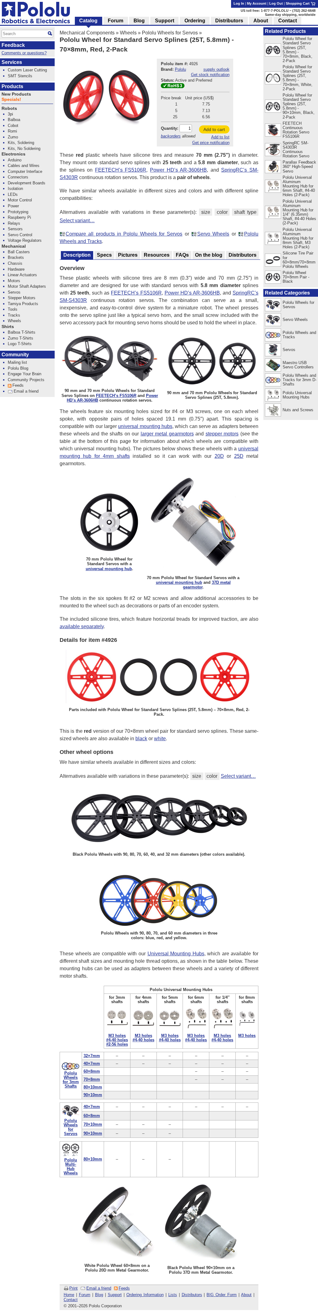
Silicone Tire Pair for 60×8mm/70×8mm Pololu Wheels (299, 259)
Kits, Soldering (21, 142)
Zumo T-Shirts (20, 338)
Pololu (180, 69)
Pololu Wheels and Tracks (299, 334)
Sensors (15, 229)
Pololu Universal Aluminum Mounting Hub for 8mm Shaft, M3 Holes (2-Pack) (298, 238)
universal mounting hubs (145, 426)
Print (73, 1288)
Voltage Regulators (25, 240)
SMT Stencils (20, 76)
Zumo (13, 137)
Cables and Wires (23, 165)
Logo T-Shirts (20, 343)
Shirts (8, 326)
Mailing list (17, 362)
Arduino (14, 160)
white (160, 738)
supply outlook (216, 69)
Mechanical (14, 246)
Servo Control (20, 234)
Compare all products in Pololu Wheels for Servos (124, 234)
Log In (239, 3)
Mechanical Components (87, 32)
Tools (12, 309)
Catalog (88, 20)
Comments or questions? (24, 53)
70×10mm (93, 1124)
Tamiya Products (23, 303)
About (246, 1294)
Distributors (192, 1294)
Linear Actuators (22, 275)
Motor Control (20, 200)
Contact (71, 1299)
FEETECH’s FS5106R (121, 170)
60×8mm (92, 1071)
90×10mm (93, 1094)
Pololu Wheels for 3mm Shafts (71, 1079)
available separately (82, 626)
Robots (9, 108)
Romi (12, 131)
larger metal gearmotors (167, 433)
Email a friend (98, 1288)
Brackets (16, 257)
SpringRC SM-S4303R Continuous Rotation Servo (296, 149)
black (141, 738)
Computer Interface (25, 171)
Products (12, 86)
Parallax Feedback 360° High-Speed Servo (299, 166)
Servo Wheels (213, 234)
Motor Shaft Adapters (27, 286)
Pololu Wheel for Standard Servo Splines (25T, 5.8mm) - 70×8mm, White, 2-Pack (297, 78)
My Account (256, 3)
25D (238, 456)
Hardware (16, 269)
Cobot (13, 125)
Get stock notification (210, 74)
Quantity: (169, 128)
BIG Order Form (222, 1294)
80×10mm (93, 1087)
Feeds (124, 1288)
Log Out (276, 3)
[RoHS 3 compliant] (172, 86)
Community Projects (26, 379)
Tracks (14, 315)
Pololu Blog (18, 368)
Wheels (128, 32)
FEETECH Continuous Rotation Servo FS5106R (296, 130)
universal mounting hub (109, 568)
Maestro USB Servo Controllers (298, 364)
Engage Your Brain (24, 374)
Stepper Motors (21, 297)
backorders (171, 136)
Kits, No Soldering (24, 148)
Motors (14, 280)
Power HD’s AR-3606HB (178, 170)
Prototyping (18, 211)
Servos (289, 349)
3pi (10, 114)
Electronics (13, 154)
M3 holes (117, 1035)
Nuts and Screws (298, 410)
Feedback (13, 45)
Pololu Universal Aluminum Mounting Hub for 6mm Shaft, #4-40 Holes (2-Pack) (299, 186)
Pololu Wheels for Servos (170, 32)
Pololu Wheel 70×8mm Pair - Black (296, 277)
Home (69, 1294)
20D (219, 456)
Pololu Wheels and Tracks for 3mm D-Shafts (299, 379)
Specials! (11, 99)
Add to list (220, 137)
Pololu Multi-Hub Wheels (71, 1166)
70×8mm (92, 1079)
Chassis (15, 263)
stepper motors (222, 433)
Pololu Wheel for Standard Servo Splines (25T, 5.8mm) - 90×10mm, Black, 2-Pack (299, 106)
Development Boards (26, 183)
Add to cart (214, 129)
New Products (16, 94)
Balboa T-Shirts (21, 332)
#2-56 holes (117, 1044)
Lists (172, 1294)
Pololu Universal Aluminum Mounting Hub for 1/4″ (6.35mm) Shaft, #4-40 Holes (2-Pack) (299, 212)
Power (13, 206)
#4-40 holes (117, 1040)
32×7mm (92, 1055)
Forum (84, 1294)
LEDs (13, 194)
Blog (99, 1294)
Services (12, 62)
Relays (14, 223)
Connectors (18, 177)
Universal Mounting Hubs (176, 953)
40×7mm (92, 1063)
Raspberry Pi (19, 217)
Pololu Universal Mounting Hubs (297, 394)
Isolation (15, 188)
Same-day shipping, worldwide (290, 14)
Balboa (14, 119)
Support (115, 1294)
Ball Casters (19, 252)
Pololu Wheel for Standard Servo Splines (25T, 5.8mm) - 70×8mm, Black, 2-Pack (297, 49)
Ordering (194, 20)
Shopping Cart (298, 3)
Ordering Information (145, 1294)
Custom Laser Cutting (27, 70)
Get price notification (210, 142)
